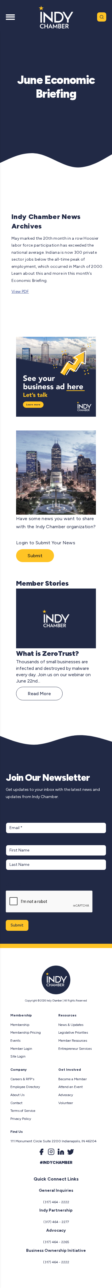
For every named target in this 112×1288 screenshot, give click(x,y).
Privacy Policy (20, 1119)
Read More (39, 693)
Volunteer (65, 1103)
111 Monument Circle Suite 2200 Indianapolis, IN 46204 (53, 1141)
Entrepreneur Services (75, 1049)
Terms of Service (22, 1111)
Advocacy (65, 1095)
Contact (16, 1103)
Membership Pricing (25, 1033)
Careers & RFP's (22, 1079)
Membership (19, 1025)
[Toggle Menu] (10, 17)
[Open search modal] (101, 17)
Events (15, 1041)
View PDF (20, 291)
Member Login (21, 1049)
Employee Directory (25, 1087)
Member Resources (72, 1041)
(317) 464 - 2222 (56, 1202)
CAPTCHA (17, 884)
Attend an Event (70, 1087)
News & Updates (70, 1025)
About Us (17, 1095)
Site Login (18, 1056)
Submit (35, 555)
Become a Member (72, 1079)
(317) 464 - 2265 (56, 1242)
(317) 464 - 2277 (56, 1222)
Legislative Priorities (73, 1033)
